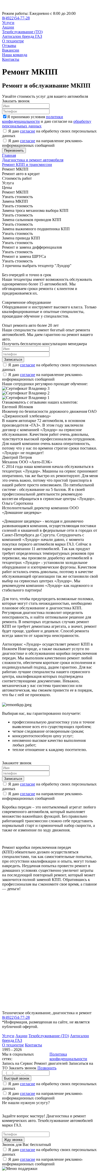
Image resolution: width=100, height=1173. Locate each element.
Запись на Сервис (18, 1063)
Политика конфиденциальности (68, 1056)
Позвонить (46, 1068)
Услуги (8, 22)
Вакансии (10, 50)
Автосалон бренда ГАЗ (22, 36)
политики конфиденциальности (32, 119)
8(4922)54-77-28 (16, 18)
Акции (8, 27)
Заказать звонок (22, 1068)
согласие (27, 131)
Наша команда (14, 55)
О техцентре (13, 41)
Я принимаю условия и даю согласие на (46, 121)
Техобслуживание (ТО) (22, 32)
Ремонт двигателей (51, 1063)
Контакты (10, 59)
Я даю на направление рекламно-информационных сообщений (42, 143)
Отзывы (9, 45)
